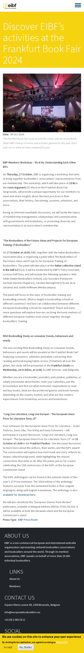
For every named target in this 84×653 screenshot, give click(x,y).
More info (62, 642)
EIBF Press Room (28, 519)
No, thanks (26, 647)
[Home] (9, 6)
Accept (8, 647)
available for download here (19, 494)
